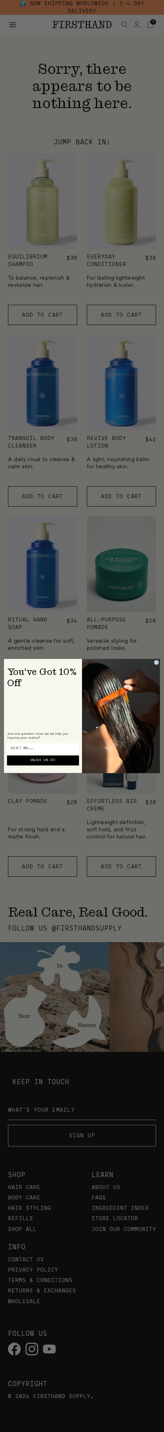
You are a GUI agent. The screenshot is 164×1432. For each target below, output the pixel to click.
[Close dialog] (156, 663)
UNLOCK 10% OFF (42, 760)
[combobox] (41, 748)
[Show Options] (75, 748)
